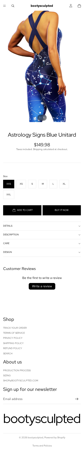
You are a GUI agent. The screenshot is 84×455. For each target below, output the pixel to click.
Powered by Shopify (54, 437)
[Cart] (79, 6)
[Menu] (4, 5)
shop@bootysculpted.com (20, 380)
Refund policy (12, 348)
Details (7, 225)
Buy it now (62, 210)
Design (7, 252)
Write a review (42, 286)
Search (8, 353)
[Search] (13, 6)
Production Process (17, 370)
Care (6, 243)
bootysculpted (35, 437)
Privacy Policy (12, 338)
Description (11, 234)
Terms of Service (14, 332)
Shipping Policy (13, 343)
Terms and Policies (42, 445)
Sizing (7, 375)
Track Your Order (15, 327)
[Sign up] (77, 399)
